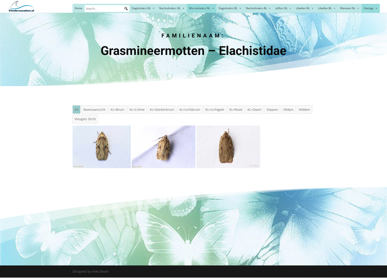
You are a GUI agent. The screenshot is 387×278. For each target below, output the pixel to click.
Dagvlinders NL (141, 8)
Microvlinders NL (199, 8)
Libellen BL (325, 8)
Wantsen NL (347, 8)
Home (78, 8)
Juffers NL (281, 8)
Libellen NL (303, 8)
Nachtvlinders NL (170, 8)
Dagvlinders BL (228, 8)
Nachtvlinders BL (256, 8)
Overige (369, 8)
